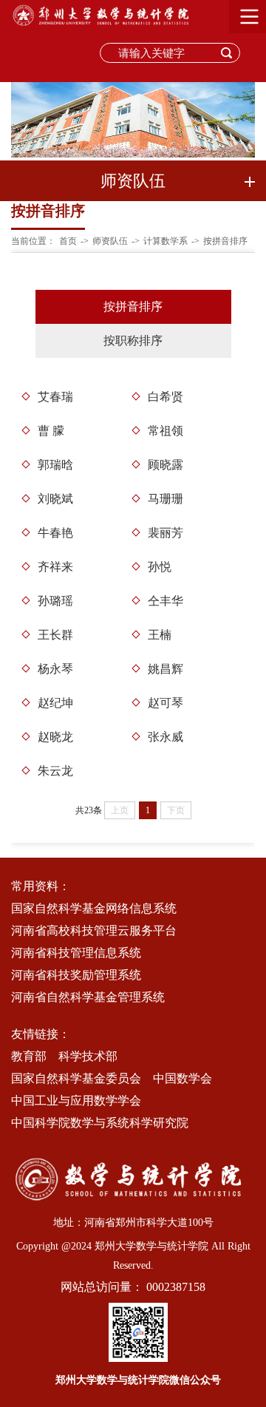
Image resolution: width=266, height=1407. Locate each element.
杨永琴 (55, 668)
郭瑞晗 (55, 464)
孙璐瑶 (55, 600)
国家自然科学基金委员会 (76, 1078)
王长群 (55, 634)
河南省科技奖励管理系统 (76, 975)
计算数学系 (165, 241)
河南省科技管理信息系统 (76, 952)
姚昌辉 (165, 668)
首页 (68, 241)
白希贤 (165, 396)
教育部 (29, 1056)
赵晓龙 (55, 736)
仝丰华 (165, 600)
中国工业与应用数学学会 (76, 1100)
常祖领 (165, 430)
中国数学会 (182, 1078)
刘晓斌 (55, 498)
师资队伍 (110, 241)
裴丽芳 (165, 532)
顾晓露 (165, 464)
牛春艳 (55, 532)
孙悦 (159, 566)
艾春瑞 (55, 396)
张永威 (165, 736)
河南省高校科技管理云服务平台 (94, 930)
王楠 (159, 634)
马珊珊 (165, 498)
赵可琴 (165, 702)
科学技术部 (87, 1056)
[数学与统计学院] (103, 26)
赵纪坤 (55, 702)
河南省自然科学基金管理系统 (88, 997)
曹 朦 (51, 430)
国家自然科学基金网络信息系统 (94, 908)
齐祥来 (55, 566)
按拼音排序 (225, 241)
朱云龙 (55, 770)
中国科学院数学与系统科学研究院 (99, 1122)
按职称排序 (133, 340)
